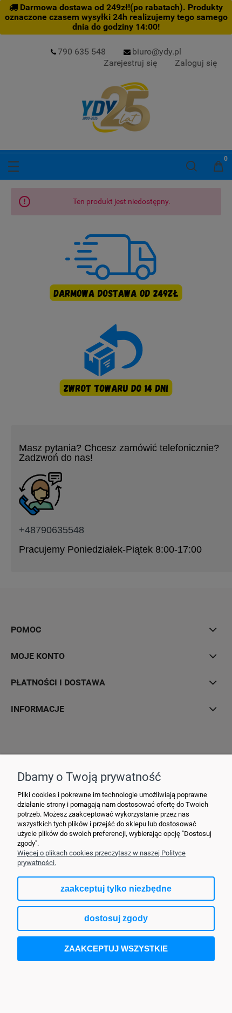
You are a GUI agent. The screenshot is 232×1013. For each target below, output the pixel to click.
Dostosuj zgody (116, 918)
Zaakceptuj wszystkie (116, 948)
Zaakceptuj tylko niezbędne (116, 888)
